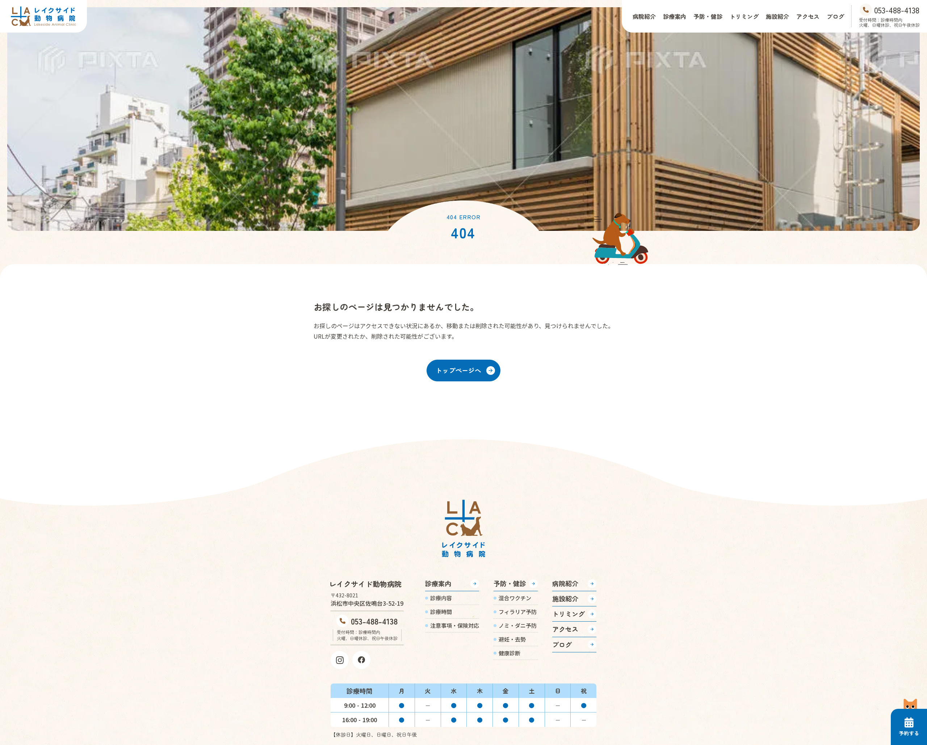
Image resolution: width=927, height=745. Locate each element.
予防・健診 (707, 16)
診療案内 (674, 16)
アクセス (807, 16)
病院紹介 (644, 16)
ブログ (835, 16)
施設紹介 (777, 16)
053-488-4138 (374, 621)
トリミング (744, 16)
